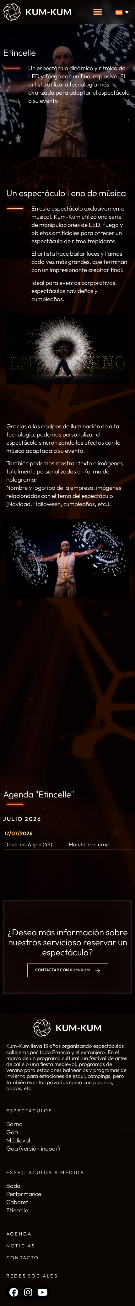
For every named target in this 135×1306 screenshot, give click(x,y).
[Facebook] (13, 1292)
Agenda (19, 1234)
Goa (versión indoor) (33, 1148)
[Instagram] (28, 1292)
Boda (13, 1185)
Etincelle (17, 1210)
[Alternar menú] (97, 12)
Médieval (18, 1140)
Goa (12, 1132)
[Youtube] (42, 1292)
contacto (22, 1258)
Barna (14, 1124)
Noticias (20, 1246)
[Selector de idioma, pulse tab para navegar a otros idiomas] (123, 12)
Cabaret (17, 1202)
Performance (23, 1194)
